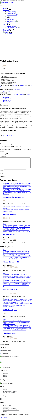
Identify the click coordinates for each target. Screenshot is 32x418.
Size (1, 89)
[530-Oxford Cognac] (17, 303)
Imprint (5, 411)
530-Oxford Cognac (10, 310)
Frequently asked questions (10, 391)
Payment (5, 375)
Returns (5, 376)
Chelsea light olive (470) (11, 262)
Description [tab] (6, 97)
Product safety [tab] (7, 100)
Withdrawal (6, 407)
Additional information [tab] (9, 98)
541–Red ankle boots (10, 290)
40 (18, 89)
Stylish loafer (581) (9, 234)
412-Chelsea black (9, 333)
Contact (5, 389)
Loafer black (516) (9, 214)
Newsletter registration (9, 392)
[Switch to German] (9, 33)
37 (14, 89)
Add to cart (3, 93)
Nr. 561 (22, 85)
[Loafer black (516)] (17, 209)
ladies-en (21, 94)
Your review (3, 156)
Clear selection (6, 91)
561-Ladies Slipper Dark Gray (13, 197)
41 (19, 89)
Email (2, 173)
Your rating (3, 154)
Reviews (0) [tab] (6, 101)
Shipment (5, 373)
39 (17, 89)
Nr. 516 (15, 85)
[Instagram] (0, 399)
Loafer (28, 94)
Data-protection (7, 405)
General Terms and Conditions (11, 410)
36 (13, 89)
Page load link (3, 417)
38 (15, 89)
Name (2, 170)
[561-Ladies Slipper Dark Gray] (17, 189)
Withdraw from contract (9, 408)
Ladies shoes (15, 94)
